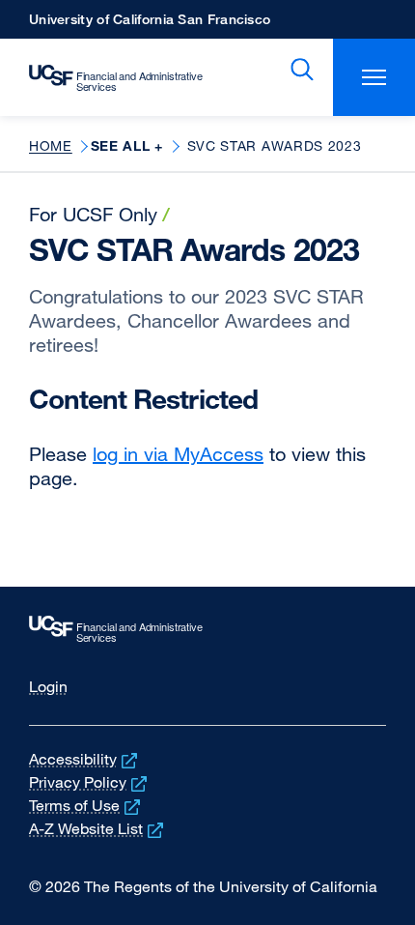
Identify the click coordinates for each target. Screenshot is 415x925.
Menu (374, 77)
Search (298, 70)
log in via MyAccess (178, 454)
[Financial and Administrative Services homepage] (207, 630)
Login (48, 686)
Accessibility (85, 758)
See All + (127, 146)
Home (50, 145)
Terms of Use (86, 805)
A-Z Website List (98, 828)
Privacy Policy (90, 782)
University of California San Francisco (149, 25)
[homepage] (105, 77)
